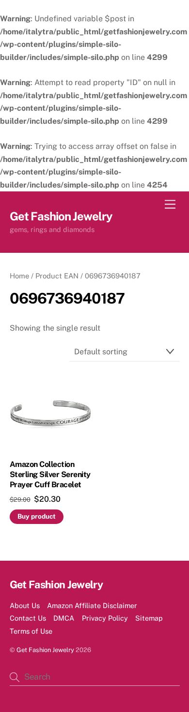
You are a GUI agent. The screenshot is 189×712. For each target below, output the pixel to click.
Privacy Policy (105, 618)
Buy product (36, 516)
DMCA (63, 618)
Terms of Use (31, 631)
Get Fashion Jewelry (45, 650)
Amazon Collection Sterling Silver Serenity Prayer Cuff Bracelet (50, 474)
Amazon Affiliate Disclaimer (92, 605)
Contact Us (28, 618)
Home (19, 276)
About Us (25, 605)
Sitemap (149, 618)
